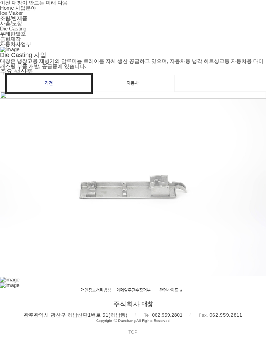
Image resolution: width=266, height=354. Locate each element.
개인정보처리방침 (96, 290)
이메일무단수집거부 (133, 290)
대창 (21, 14)
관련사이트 (168, 290)
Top (133, 332)
